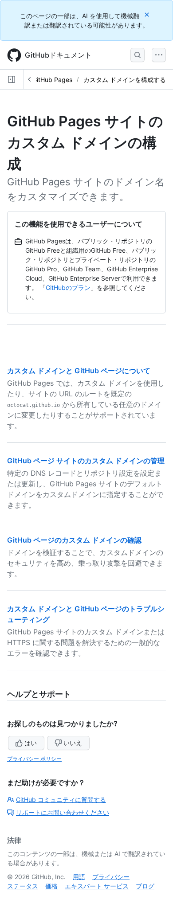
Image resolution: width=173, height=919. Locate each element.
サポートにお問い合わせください (62, 812)
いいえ (72, 743)
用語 (79, 876)
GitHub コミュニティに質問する (61, 799)
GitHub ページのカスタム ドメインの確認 (74, 540)
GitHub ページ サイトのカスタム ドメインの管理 (86, 460)
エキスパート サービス (97, 886)
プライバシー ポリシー (34, 758)
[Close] (148, 14)
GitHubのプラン (68, 287)
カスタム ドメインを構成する (124, 79)
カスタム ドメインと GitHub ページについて (78, 370)
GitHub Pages (52, 79)
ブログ (145, 886)
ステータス (22, 886)
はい (30, 743)
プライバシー (111, 876)
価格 (51, 886)
